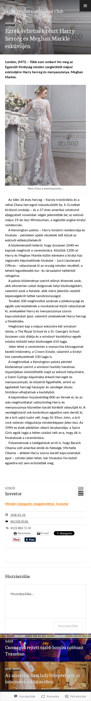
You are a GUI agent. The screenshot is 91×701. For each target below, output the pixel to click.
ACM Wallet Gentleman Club (34, 10)
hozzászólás (68, 626)
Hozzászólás (19, 521)
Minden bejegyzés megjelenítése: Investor (37, 504)
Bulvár (10, 23)
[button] (85, 5)
